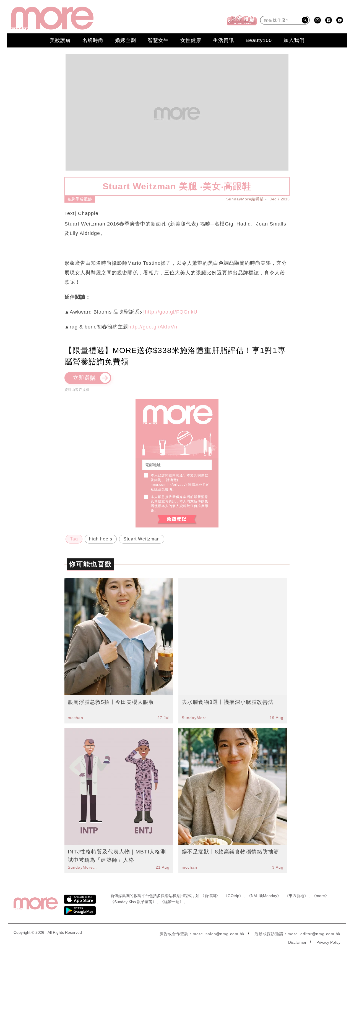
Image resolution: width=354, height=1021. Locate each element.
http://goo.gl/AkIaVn (152, 327)
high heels (100, 539)
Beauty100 (259, 40)
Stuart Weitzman (141, 539)
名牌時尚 (92, 40)
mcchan (75, 717)
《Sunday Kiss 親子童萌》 (133, 902)
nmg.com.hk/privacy (168, 484)
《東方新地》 (296, 895)
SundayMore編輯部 (245, 199)
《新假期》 (210, 895)
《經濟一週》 (171, 902)
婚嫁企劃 (125, 40)
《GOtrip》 (233, 895)
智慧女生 (158, 40)
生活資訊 (223, 40)
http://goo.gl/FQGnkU (171, 312)
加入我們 (293, 40)
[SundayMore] (52, 18)
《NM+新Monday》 (264, 895)
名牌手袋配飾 (79, 199)
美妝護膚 (60, 40)
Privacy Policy (328, 942)
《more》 (320, 895)
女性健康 (190, 40)
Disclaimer (297, 942)
